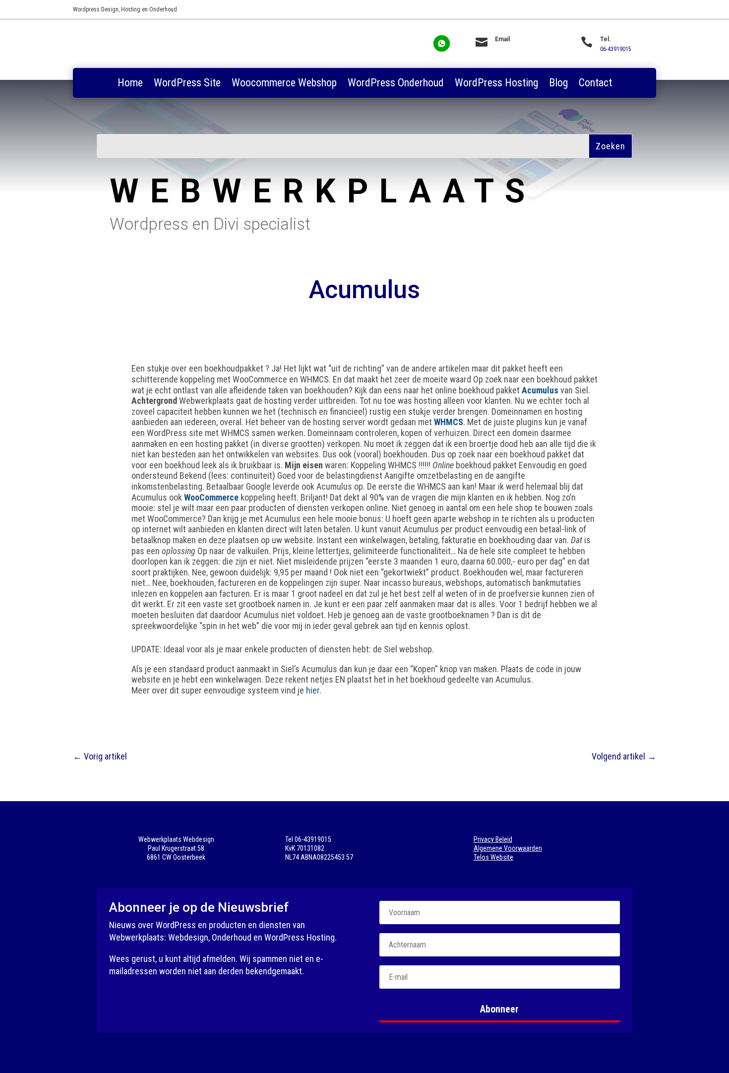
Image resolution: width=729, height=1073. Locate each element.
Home (130, 84)
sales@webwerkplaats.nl (525, 49)
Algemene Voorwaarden (508, 848)
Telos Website (493, 857)
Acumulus (540, 390)
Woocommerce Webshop (284, 84)
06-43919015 (615, 49)
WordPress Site (187, 84)
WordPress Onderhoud (396, 84)
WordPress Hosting (496, 84)
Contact (595, 84)
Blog (558, 84)
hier (312, 690)
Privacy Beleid (493, 839)
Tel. (605, 39)
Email (502, 39)
